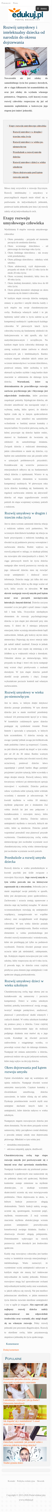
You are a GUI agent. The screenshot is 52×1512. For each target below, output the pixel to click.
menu (44, 8)
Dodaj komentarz (11, 1350)
